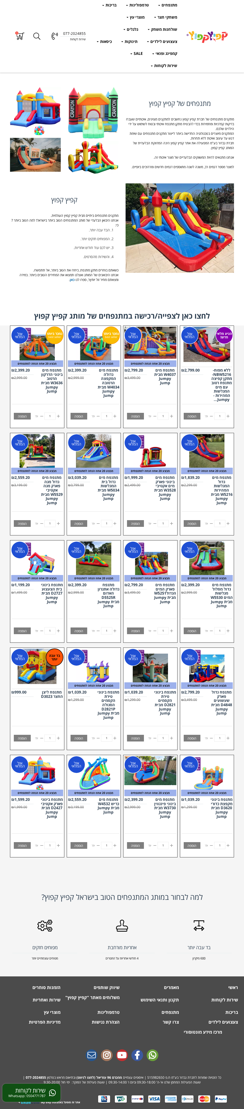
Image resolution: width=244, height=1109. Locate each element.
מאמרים (171, 987)
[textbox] (180, 143)
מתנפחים (169, 5)
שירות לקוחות (165, 65)
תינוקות (130, 41)
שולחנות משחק (163, 29)
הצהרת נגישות (105, 1022)
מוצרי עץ (137, 17)
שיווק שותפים (106, 987)
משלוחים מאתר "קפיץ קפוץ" (92, 997)
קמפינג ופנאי (166, 53)
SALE (138, 53)
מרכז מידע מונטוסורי (203, 1032)
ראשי (232, 987)
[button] (20, 36)
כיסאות (105, 41)
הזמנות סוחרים (46, 987)
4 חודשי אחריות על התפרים (122, 958)
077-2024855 (36, 1077)
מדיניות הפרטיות (44, 1022)
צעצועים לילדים (163, 41)
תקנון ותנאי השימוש (159, 1000)
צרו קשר (170, 1022)
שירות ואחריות (46, 1000)
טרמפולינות (138, 5)
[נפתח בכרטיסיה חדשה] (137, 1055)
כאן (72, 279)
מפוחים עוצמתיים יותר (45, 958)
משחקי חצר (167, 17)
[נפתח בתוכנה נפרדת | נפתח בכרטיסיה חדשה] (91, 1055)
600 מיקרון (199, 958)
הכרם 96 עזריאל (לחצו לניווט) (98, 1077)
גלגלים (132, 29)
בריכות (111, 5)
